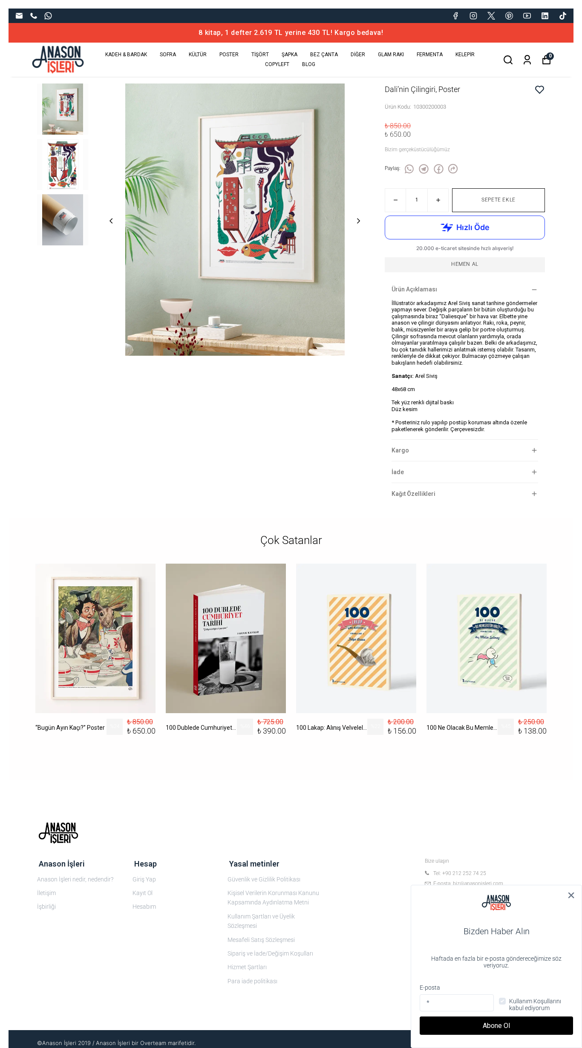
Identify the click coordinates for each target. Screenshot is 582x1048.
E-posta (430, 987)
